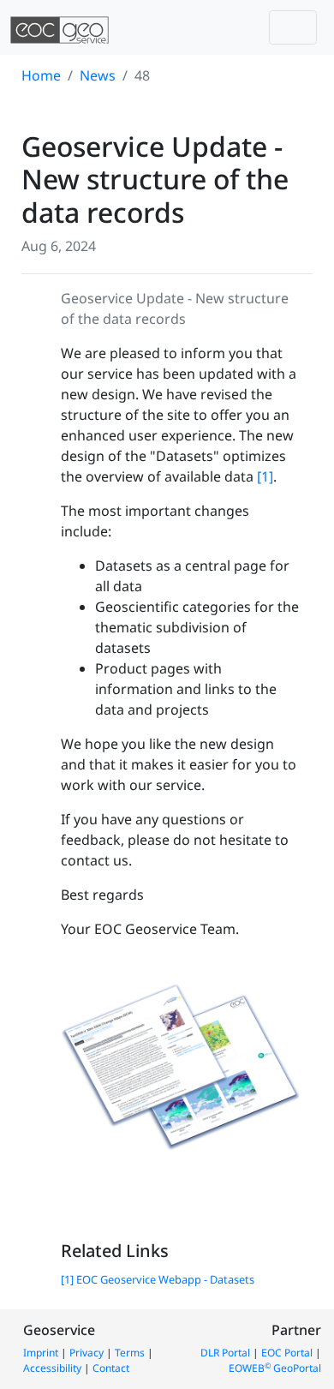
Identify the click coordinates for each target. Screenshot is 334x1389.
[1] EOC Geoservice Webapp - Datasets (157, 1279)
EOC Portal (287, 1352)
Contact (110, 1368)
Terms (130, 1352)
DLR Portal (225, 1352)
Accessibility (52, 1368)
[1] (265, 476)
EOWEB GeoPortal (275, 1368)
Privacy (86, 1352)
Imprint (40, 1352)
